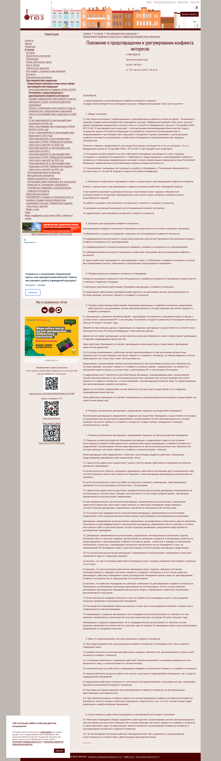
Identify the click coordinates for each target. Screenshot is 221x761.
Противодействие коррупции (164, 2)
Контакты (31, 74)
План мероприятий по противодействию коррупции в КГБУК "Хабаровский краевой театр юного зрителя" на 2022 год (50, 157)
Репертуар (30, 46)
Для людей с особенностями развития (45, 71)
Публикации (32, 59)
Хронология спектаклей (38, 55)
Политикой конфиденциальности (27, 742)
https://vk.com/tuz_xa (51, 418)
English (149, 2)
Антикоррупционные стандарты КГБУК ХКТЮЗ (52, 89)
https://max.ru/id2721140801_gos (51, 443)
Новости (29, 40)
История (30, 52)
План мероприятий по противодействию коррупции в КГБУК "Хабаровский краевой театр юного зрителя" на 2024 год (50, 141)
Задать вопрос (183, 2)
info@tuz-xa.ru (129, 757)
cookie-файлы (46, 732)
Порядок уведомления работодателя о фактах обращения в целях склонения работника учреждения (52, 101)
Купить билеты (189, 14)
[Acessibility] (196, 7)
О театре (29, 49)
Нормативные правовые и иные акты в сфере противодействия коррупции (121, 36)
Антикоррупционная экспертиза (43, 172)
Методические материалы (40, 175)
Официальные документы (39, 77)
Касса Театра (33, 65)
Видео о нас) (32, 209)
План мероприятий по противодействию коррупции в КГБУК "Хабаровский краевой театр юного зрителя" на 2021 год (50, 166)
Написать (32, 292)
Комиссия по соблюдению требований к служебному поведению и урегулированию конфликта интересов (49, 187)
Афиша (28, 43)
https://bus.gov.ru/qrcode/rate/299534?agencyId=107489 (51, 394)
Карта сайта (195, 2)
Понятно (59, 750)
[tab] (51, 34)
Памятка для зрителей (37, 68)
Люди (27, 212)
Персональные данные (37, 194)
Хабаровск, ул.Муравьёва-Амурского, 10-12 (104, 757)
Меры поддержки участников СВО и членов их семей (52, 234)
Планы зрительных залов (39, 62)
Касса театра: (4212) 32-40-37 (147, 757)
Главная (87, 33)
